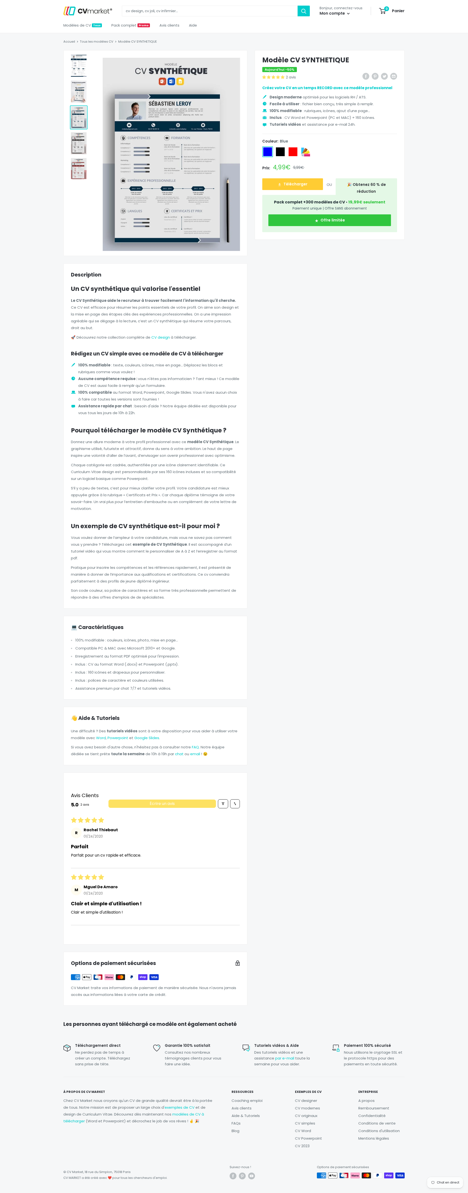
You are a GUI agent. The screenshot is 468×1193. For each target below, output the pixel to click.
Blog (235, 1130)
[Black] (280, 152)
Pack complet (130, 25)
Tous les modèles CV (96, 41)
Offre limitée (332, 220)
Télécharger (295, 184)
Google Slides (146, 737)
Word (101, 737)
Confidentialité (372, 1115)
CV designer (306, 1100)
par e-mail (284, 1058)
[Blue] (267, 152)
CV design (160, 337)
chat (179, 753)
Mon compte (333, 13)
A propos (366, 1100)
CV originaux (306, 1115)
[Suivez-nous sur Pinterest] (242, 1176)
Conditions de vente (377, 1123)
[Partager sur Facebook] (365, 76)
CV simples (305, 1123)
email (195, 753)
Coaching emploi (247, 1100)
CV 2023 (302, 1145)
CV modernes (307, 1108)
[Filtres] (223, 803)
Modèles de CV (82, 25)
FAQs (236, 1123)
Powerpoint (117, 737)
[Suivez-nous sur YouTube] (251, 1176)
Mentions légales (373, 1138)
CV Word (303, 1130)
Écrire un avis (162, 803)
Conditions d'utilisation (379, 1130)
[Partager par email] (393, 76)
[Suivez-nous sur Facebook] (233, 1176)
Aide (193, 25)
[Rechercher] (304, 11)
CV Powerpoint (308, 1138)
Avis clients (169, 25)
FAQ (195, 747)
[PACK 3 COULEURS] (305, 152)
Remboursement (373, 1108)
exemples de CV (180, 1107)
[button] (273, 77)
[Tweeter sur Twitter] (384, 76)
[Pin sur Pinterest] (375, 76)
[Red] (293, 152)
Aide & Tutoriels (246, 1115)
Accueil (69, 41)
